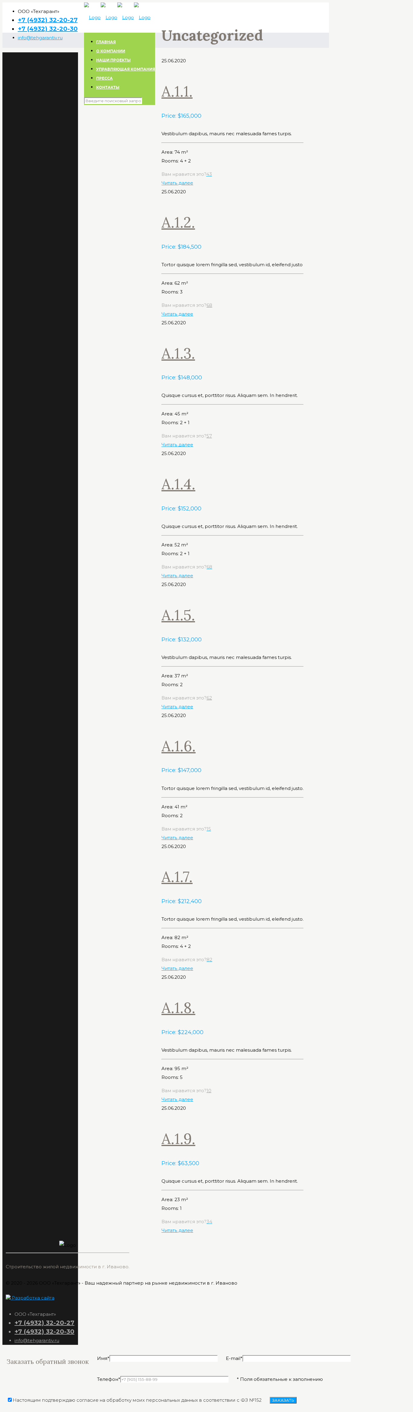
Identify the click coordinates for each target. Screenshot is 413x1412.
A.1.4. (178, 484)
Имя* (103, 1358)
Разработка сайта (32, 1298)
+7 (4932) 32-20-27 (48, 20)
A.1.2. (178, 222)
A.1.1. (177, 91)
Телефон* (108, 1379)
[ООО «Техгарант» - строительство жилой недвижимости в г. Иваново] (117, 17)
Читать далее (177, 183)
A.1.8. (178, 1007)
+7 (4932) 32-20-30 (48, 28)
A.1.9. (178, 1138)
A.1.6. (178, 746)
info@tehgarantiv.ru (40, 38)
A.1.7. (177, 876)
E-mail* (234, 1358)
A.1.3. (178, 353)
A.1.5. (178, 615)
